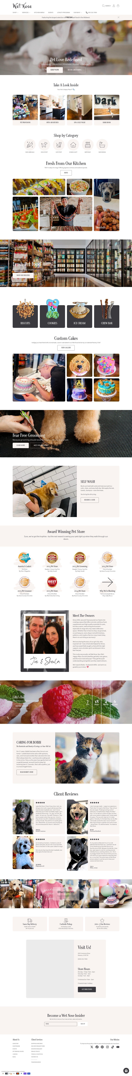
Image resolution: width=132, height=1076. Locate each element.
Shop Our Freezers (23, 275)
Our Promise (16, 1046)
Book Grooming (75, 70)
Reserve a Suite (89, 500)
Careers (15, 1054)
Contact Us (34, 1056)
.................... (34, 1059)
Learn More (21, 445)
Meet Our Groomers (41, 445)
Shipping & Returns (36, 1043)
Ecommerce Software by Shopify (17, 1071)
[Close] (118, 17)
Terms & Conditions (37, 1054)
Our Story (16, 1043)
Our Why (77, 12)
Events (15, 1048)
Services (25, 12)
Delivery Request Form (38, 1046)
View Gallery (66, 348)
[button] (107, 6)
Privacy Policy (35, 1051)
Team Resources (36, 1062)
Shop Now (54, 70)
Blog (14, 1056)
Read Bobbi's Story (26, 772)
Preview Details (21, 706)
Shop (15, 12)
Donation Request (36, 1048)
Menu (66, 173)
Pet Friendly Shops (18, 1051)
